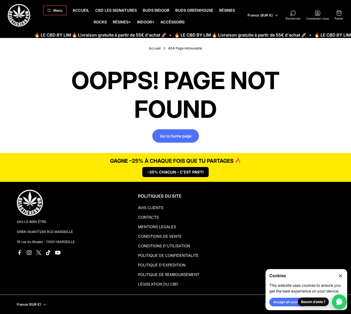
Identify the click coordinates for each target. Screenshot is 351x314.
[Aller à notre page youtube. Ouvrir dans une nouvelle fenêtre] (58, 252)
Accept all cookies (288, 302)
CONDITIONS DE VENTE (160, 236)
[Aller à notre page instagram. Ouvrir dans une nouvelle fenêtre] (29, 252)
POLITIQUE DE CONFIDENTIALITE (168, 255)
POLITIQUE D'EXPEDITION (162, 265)
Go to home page (175, 136)
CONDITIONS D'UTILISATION (164, 246)
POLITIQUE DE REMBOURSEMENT (168, 274)
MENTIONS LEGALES (157, 226)
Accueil (154, 48)
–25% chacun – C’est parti (175, 172)
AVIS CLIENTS (150, 207)
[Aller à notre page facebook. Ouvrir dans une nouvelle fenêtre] (19, 252)
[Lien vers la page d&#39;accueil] (30, 202)
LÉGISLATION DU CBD (158, 284)
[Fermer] (340, 276)
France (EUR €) (260, 15)
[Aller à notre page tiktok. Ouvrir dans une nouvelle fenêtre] (48, 252)
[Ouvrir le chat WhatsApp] (339, 301)
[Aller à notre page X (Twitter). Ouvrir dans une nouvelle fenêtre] (39, 252)
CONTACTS (148, 217)
